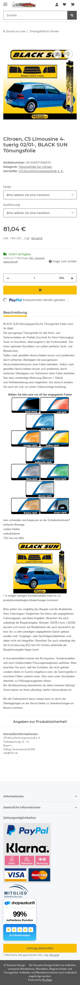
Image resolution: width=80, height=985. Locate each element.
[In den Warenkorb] (6, 44)
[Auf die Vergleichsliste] (57, 54)
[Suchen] (72, 15)
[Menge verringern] (8, 278)
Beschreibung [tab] (15, 312)
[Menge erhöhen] (72, 278)
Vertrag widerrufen (40, 948)
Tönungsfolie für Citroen (35, 167)
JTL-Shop (47, 980)
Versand (36, 238)
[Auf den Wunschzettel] (68, 54)
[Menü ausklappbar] (5, 2)
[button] (57, 4)
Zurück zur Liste (15, 31)
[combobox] (40, 195)
